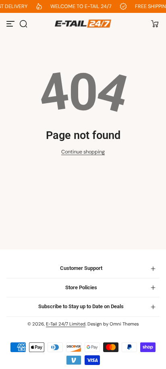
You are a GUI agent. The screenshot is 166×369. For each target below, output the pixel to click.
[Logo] (83, 23)
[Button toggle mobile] (11, 24)
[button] (23, 23)
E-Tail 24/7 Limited (65, 324)
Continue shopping (83, 152)
